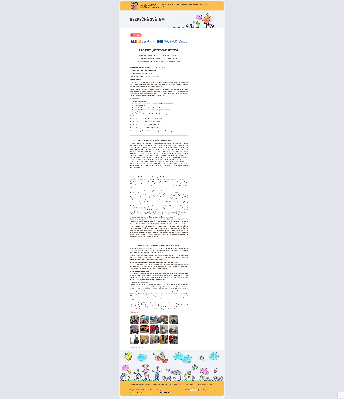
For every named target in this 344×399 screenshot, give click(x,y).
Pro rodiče (193, 5)
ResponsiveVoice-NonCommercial (140, 393)
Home (164, 5)
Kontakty (204, 5)
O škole (171, 5)
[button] (163, 7)
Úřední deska (182, 5)
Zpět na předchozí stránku (138, 347)
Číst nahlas (137, 35)
